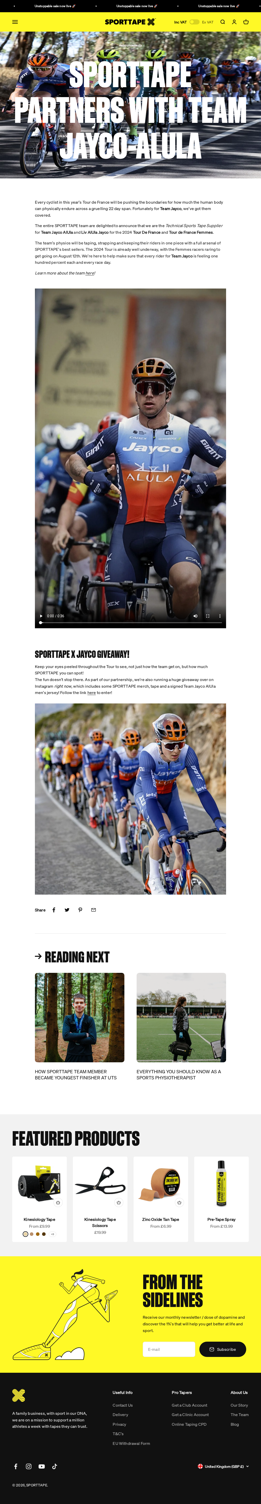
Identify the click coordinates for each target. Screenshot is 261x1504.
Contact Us (123, 1405)
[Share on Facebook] (54, 910)
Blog (235, 1424)
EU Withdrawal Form (131, 1443)
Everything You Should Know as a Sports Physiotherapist (179, 1074)
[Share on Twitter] (67, 910)
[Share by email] (93, 910)
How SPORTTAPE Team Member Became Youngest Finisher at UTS (76, 1074)
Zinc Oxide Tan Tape (160, 1219)
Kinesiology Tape (39, 1219)
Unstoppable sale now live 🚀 (39, 6)
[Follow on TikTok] (54, 1466)
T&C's (118, 1433)
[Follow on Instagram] (28, 1466)
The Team (240, 1414)
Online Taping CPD (189, 1424)
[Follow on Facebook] (15, 1466)
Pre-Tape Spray (221, 1219)
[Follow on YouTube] (41, 1466)
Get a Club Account (189, 1405)
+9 (52, 1234)
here (91, 692)
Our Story (239, 1405)
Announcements (130, 45)
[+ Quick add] (58, 1202)
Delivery (120, 1414)
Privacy (119, 1424)
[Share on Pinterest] (80, 910)
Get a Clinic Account (190, 1414)
